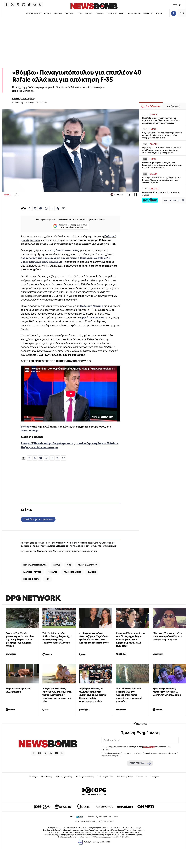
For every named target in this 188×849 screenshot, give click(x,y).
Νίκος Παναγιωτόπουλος (63, 250)
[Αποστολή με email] (63, 208)
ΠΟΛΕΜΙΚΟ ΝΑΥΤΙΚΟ (72, 572)
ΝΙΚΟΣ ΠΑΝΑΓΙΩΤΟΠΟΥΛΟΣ (35, 565)
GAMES (159, 13)
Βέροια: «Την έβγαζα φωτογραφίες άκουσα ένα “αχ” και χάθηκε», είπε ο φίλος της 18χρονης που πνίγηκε (20, 639)
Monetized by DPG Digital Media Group (102, 817)
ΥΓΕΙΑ (80, 13)
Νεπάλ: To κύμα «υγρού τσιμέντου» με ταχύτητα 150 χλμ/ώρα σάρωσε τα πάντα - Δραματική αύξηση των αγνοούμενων (161, 120)
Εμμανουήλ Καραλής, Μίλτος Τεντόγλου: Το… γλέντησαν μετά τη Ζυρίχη (167, 691)
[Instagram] (23, 4)
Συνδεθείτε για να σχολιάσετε (38, 519)
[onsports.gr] (63, 806)
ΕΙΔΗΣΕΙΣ (92, 572)
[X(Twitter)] (12, 4)
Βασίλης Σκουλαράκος (23, 98)
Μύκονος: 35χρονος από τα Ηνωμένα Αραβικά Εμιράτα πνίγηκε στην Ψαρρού (167, 636)
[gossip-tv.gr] (42, 806)
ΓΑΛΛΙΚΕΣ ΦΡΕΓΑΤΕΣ (32, 572)
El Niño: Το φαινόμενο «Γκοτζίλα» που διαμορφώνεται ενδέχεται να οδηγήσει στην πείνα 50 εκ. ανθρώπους (162, 165)
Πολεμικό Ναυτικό (91, 306)
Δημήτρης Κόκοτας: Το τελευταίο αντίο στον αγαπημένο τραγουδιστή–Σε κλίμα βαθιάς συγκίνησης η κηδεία (93, 695)
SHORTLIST (148, 13)
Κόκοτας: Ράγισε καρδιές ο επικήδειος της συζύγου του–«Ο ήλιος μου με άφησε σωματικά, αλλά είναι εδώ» (130, 639)
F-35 (69, 565)
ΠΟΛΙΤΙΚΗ (58, 13)
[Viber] (17, 4)
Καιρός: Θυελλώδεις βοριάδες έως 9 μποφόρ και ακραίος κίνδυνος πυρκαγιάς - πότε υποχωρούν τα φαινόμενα (162, 135)
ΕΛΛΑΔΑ (47, 13)
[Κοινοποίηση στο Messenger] (40, 208)
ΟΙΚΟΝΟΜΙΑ (70, 13)
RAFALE (56, 565)
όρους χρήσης (149, 747)
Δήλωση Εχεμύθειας (64, 777)
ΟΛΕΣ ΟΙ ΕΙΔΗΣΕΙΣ (33, 13)
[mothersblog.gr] (125, 806)
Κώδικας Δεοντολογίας (85, 777)
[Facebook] (6, 4)
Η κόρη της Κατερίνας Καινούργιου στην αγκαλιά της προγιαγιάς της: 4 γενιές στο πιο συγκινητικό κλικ (56, 695)
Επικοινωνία (141, 777)
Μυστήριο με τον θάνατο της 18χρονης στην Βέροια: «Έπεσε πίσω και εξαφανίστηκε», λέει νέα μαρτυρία (161, 180)
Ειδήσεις (26, 426)
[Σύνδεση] (173, 13)
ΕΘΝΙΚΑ (7, 195)
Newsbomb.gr (29, 430)
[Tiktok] (29, 4)
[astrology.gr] (104, 806)
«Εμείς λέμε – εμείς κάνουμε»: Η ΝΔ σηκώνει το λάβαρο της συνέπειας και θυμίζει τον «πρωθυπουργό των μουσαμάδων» (162, 150)
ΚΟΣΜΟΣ (88, 13)
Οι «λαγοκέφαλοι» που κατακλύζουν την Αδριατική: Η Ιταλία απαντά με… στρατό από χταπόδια (129, 695)
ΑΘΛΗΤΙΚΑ (99, 13)
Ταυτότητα (33, 777)
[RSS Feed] (40, 4)
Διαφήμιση (154, 777)
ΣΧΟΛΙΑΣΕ (118, 195)
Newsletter (42, 551)
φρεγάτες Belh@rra (92, 317)
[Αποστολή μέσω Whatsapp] (46, 208)
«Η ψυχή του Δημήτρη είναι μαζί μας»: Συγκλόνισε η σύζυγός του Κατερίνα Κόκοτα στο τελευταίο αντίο (94, 638)
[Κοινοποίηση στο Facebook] (29, 208)
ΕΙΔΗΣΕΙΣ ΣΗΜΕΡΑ (31, 579)
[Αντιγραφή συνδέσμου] (128, 195)
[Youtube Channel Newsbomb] (34, 4)
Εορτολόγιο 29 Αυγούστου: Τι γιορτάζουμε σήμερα (161, 193)
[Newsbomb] (48, 744)
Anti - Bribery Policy (125, 777)
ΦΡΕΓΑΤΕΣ (52, 572)
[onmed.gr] (145, 806)
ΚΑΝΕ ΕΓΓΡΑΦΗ (137, 763)
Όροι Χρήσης (46, 777)
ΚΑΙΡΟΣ (122, 13)
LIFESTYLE (111, 13)
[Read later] (135, 195)
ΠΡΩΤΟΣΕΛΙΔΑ (134, 13)
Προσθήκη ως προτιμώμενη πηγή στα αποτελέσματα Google (73, 226)
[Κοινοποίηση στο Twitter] (34, 208)
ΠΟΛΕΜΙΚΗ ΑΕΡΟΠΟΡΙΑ (87, 565)
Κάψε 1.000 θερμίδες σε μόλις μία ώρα (18, 690)
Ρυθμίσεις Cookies (105, 777)
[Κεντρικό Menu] (182, 13)
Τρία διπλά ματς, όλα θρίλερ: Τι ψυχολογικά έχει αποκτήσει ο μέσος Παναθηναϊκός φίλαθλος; (56, 638)
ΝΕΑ (47, 579)
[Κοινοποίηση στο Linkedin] (52, 208)
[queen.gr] (83, 806)
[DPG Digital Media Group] (94, 791)
